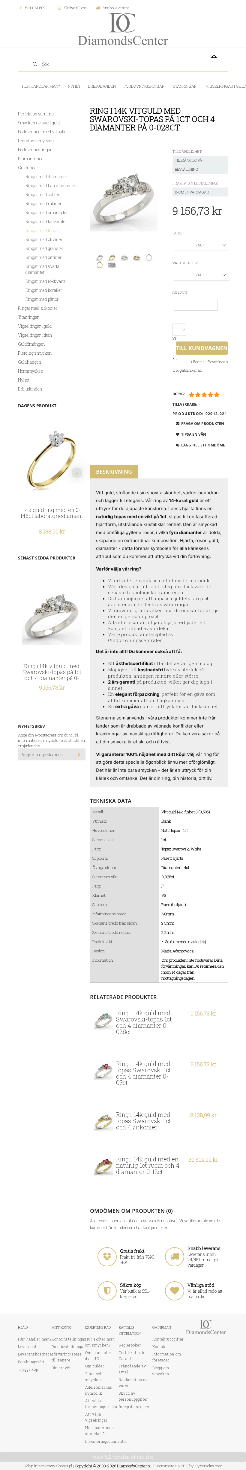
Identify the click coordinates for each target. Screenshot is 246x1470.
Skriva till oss (75, 7)
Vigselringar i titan (35, 335)
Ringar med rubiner (44, 203)
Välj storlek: (185, 262)
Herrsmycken (31, 371)
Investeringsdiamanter (106, 1441)
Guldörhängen (31, 344)
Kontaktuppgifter (168, 1339)
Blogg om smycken (160, 1370)
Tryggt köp (28, 1369)
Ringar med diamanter (46, 176)
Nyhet (23, 380)
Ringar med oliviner (44, 239)
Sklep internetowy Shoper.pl (48, 1466)
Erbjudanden (30, 389)
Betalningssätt (31, 1361)
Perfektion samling (36, 114)
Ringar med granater (44, 248)
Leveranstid (29, 1346)
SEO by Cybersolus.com (202, 1466)
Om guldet (94, 1366)
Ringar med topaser (43, 230)
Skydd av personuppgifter (133, 1396)
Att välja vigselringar (96, 1417)
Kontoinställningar (69, 1339)
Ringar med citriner (44, 257)
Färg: (177, 233)
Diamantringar (31, 158)
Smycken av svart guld (39, 123)
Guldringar (28, 167)
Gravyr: (180, 292)
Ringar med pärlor (42, 299)
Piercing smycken (35, 353)
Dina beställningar (68, 1346)
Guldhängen (29, 362)
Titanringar (28, 317)
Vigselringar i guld (35, 326)
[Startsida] (123, 28)
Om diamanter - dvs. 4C (100, 1355)
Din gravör (61, 1367)
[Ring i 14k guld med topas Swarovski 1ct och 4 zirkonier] (103, 1121)
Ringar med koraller (44, 290)
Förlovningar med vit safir (42, 132)
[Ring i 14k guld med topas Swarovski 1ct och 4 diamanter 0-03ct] (103, 1070)
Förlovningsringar (35, 150)
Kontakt (159, 1346)
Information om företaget (166, 1357)
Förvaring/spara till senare (67, 1357)
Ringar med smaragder (47, 212)
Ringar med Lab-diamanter (50, 185)
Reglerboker (130, 1345)
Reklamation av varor (133, 1382)
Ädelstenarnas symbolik (98, 1390)
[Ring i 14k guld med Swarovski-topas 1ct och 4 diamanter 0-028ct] (103, 1020)
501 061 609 (35, 7)
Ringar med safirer (42, 194)
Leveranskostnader (36, 1354)
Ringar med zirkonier (37, 308)
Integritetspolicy (134, 1406)
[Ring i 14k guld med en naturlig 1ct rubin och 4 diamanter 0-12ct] (103, 1166)
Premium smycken (36, 141)
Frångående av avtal (132, 1369)
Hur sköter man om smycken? (100, 1342)
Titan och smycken (94, 1376)
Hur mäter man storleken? (99, 1430)
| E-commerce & (165, 1466)
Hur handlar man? (35, 1339)
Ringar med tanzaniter (46, 221)
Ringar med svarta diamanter (42, 269)
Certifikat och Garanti (131, 1355)
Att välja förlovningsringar (101, 1403)
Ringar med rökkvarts (46, 281)
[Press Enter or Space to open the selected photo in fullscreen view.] (124, 197)
